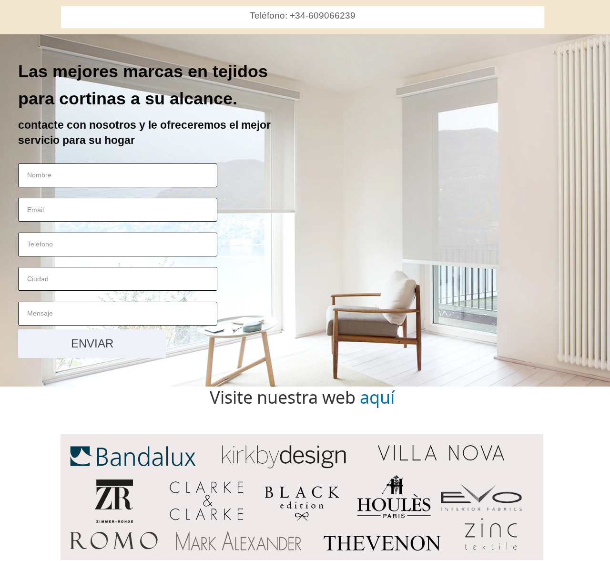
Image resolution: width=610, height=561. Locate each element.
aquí (377, 397)
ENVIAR (92, 343)
